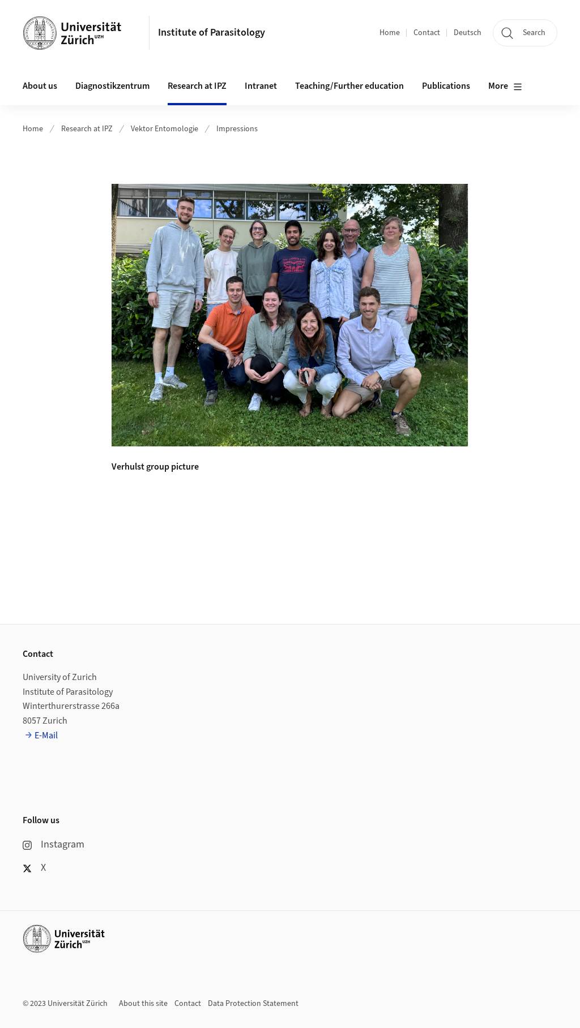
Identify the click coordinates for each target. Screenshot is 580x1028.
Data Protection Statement (253, 1003)
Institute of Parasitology (211, 32)
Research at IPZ (87, 129)
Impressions (237, 129)
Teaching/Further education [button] (349, 86)
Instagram (62, 844)
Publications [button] (446, 86)
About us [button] (40, 86)
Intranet (261, 86)
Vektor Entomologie (164, 129)
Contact (426, 32)
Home (389, 32)
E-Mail (46, 735)
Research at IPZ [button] (197, 86)
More (498, 86)
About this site (143, 1003)
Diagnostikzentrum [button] (112, 86)
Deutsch (467, 32)
